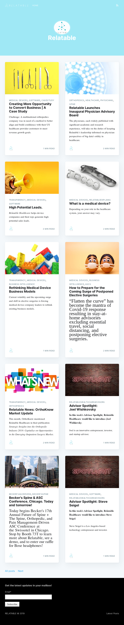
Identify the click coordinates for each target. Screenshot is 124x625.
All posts (10, 570)
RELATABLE (10, 613)
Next (20, 570)
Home (35, 5)
